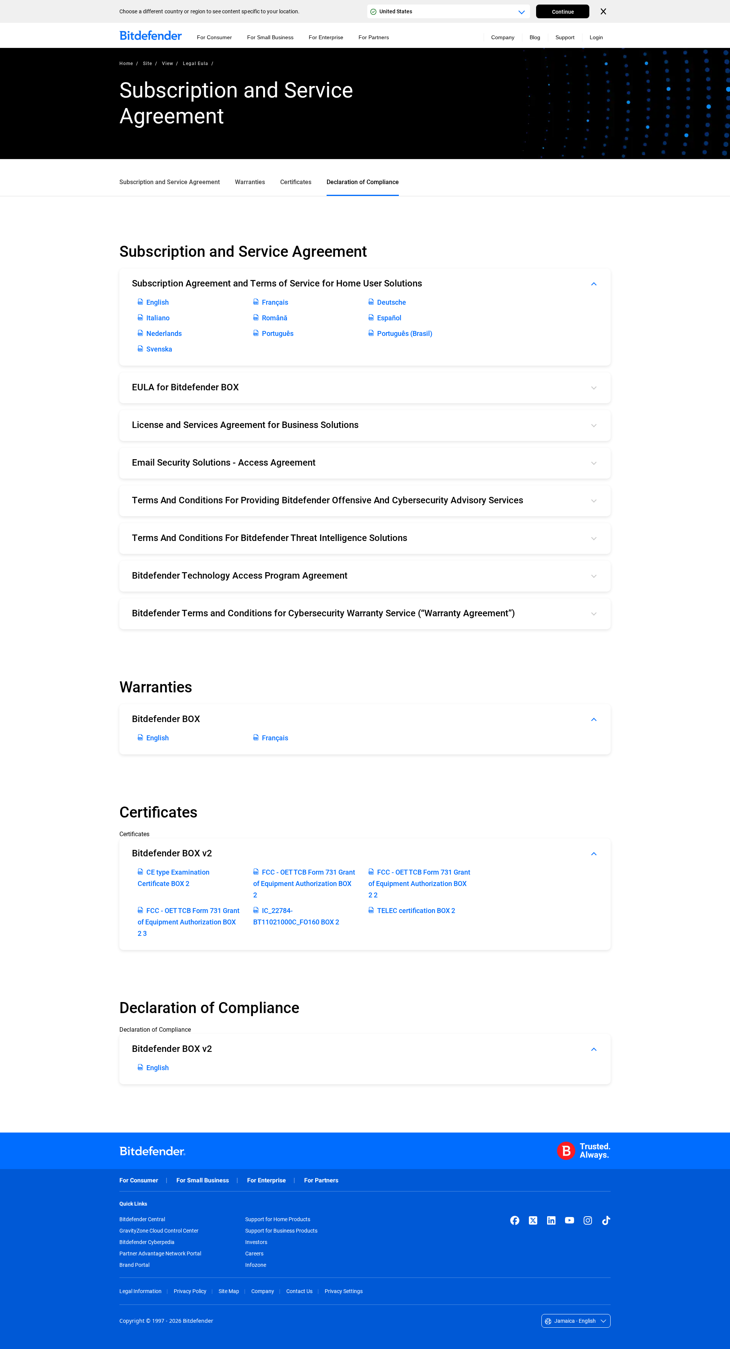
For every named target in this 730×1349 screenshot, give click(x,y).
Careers (254, 1253)
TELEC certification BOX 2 (416, 910)
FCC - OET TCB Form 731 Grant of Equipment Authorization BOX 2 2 (419, 883)
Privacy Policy (190, 1291)
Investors (256, 1242)
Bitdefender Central (142, 1219)
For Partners (321, 1180)
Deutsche (391, 302)
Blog (535, 37)
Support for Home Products (277, 1219)
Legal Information (140, 1291)
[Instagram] (587, 1220)
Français (275, 302)
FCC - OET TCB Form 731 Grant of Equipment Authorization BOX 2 (304, 883)
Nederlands (164, 333)
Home (126, 63)
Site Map (229, 1291)
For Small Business (202, 1180)
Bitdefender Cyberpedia (147, 1242)
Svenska (159, 348)
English (157, 302)
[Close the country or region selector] (604, 11)
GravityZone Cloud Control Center (158, 1230)
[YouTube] (569, 1220)
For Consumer (138, 1180)
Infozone (255, 1265)
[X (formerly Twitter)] (533, 1220)
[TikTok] (606, 1220)
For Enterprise (266, 1180)
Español (389, 317)
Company (262, 1291)
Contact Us (299, 1291)
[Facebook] (514, 1220)
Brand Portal (134, 1265)
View (167, 63)
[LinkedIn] (551, 1220)
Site (147, 63)
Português (278, 333)
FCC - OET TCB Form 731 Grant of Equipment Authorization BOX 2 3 (189, 922)
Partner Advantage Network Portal (160, 1253)
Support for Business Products (281, 1230)
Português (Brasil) (404, 333)
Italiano (158, 317)
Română (274, 317)
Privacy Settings (344, 1291)
